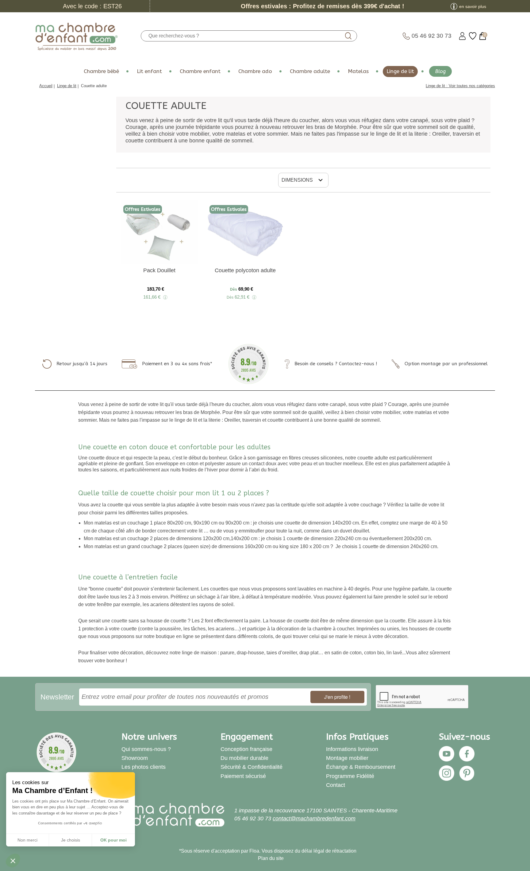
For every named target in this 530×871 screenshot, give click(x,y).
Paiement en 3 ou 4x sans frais (176, 363)
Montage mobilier (347, 758)
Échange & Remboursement (360, 767)
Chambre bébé (101, 71)
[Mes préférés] (472, 36)
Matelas (358, 71)
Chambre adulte (310, 71)
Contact (335, 785)
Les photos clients (143, 767)
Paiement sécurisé (243, 776)
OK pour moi (113, 840)
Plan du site (271, 858)
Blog (440, 71)
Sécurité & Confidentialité (251, 767)
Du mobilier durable (244, 758)
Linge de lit (400, 71)
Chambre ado (255, 71)
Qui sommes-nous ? (146, 749)
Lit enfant (149, 71)
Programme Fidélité (350, 776)
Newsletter (57, 697)
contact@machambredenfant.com (314, 818)
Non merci (27, 840)
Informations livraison (352, 749)
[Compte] (462, 36)
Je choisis (70, 840)
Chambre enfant (200, 71)
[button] (13, 860)
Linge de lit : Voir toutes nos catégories (460, 85)
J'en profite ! (337, 696)
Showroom (134, 758)
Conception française (246, 749)
